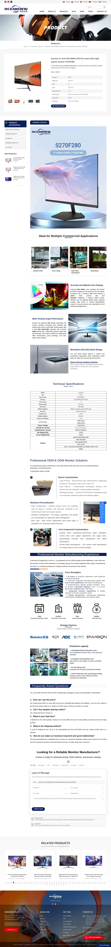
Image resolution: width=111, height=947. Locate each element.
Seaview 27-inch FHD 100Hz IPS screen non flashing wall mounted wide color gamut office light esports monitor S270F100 (94, 875)
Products (42, 921)
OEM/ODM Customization (70, 927)
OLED (64, 918)
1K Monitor (81, 765)
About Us (42, 918)
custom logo (73, 765)
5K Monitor (9, 138)
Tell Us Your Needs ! (94, 937)
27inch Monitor (41, 765)
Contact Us (102, 11)
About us (52, 11)
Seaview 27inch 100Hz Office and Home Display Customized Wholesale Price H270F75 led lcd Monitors (43, 875)
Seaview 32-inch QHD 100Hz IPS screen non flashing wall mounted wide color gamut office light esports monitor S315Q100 (19, 177)
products (64, 11)
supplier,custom (64, 765)
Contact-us (43, 929)
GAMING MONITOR (11, 134)
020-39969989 (89, 927)
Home (42, 11)
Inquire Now (60, 106)
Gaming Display (67, 916)
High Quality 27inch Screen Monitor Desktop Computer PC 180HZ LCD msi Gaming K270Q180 (17, 875)
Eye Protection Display (69, 935)
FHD (48, 765)
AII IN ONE (9, 147)
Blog (74, 11)
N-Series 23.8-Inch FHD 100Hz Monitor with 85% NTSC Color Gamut (19, 167)
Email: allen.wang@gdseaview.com (95, 932)
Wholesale (66, 932)
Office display (55, 765)
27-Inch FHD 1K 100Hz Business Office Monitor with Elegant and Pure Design (19, 158)
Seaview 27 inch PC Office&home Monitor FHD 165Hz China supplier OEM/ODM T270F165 (68, 875)
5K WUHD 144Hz (67, 929)
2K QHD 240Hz (67, 924)
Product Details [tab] (40, 122)
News (82, 11)
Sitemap (65, 944)
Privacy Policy (77, 944)
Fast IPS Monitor (67, 921)
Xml (69, 944)
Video (90, 11)
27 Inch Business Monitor (36, 46)
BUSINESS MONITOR (12, 143)
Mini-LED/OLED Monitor (13, 129)
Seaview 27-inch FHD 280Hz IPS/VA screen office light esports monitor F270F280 (57, 782)
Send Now (10, 929)
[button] (6, 882)
